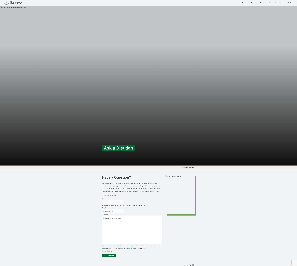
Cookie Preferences (107, 251)
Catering (254, 3)
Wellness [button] (278, 3)
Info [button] (269, 3)
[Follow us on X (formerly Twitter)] (193, 265)
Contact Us (289, 3)
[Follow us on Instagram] (190, 265)
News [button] (262, 3)
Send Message (109, 255)
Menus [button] (244, 3)
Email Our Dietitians (132, 248)
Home (183, 167)
